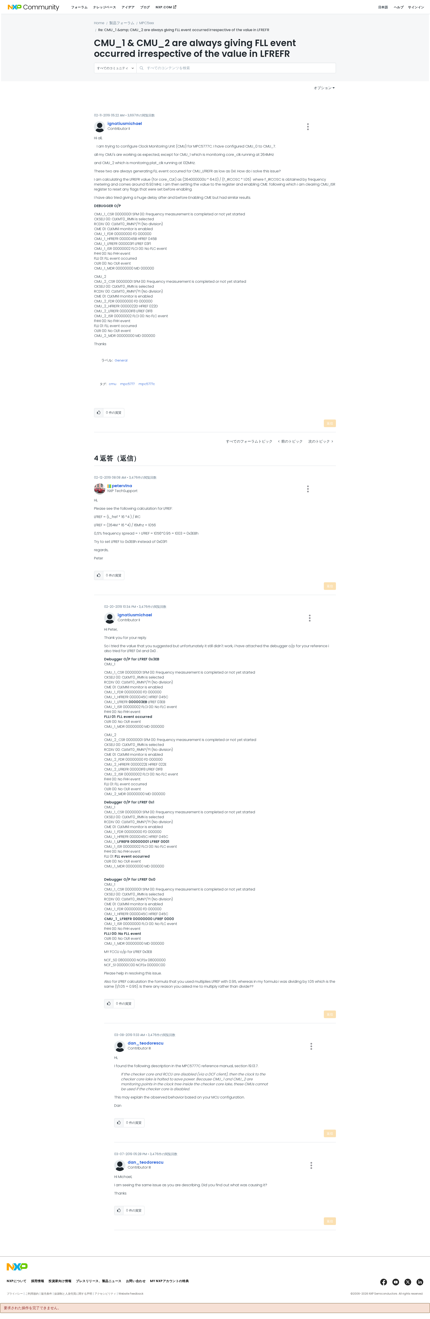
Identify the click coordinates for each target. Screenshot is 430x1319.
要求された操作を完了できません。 (32, 1308)
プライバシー (15, 1293)
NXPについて (17, 1281)
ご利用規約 (32, 1293)
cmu (112, 384)
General (121, 361)
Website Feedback (130, 1293)
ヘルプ (399, 7)
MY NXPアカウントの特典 (169, 1281)
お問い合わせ (136, 1281)
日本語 (383, 7)
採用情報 (37, 1281)
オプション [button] (323, 87)
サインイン (416, 7)
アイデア (128, 7)
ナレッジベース (104, 7)
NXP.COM (164, 7)
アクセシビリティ (105, 1293)
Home (99, 23)
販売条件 (46, 1293)
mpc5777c (147, 384)
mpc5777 (127, 384)
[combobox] (236, 68)
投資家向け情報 (60, 1281)
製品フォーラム (121, 23)
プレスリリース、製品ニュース (99, 1281)
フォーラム (79, 7)
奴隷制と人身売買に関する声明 (73, 1293)
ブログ (145, 7)
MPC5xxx (146, 23)
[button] (308, 126)
